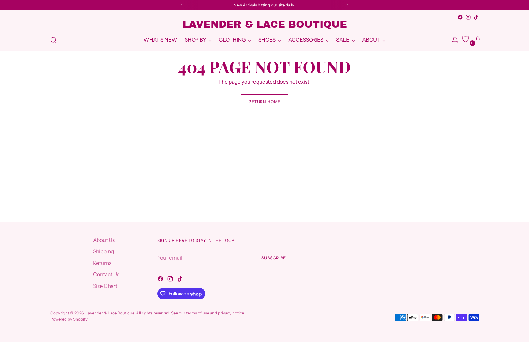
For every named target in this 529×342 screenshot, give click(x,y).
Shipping (103, 251)
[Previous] (181, 5)
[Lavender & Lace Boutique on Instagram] (468, 17)
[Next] (347, 5)
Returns (102, 263)
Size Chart (105, 286)
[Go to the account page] (452, 40)
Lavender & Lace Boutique (109, 312)
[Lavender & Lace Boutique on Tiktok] (476, 17)
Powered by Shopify (69, 319)
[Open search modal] (53, 40)
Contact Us (106, 274)
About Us (104, 240)
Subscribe (273, 257)
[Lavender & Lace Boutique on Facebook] (460, 17)
